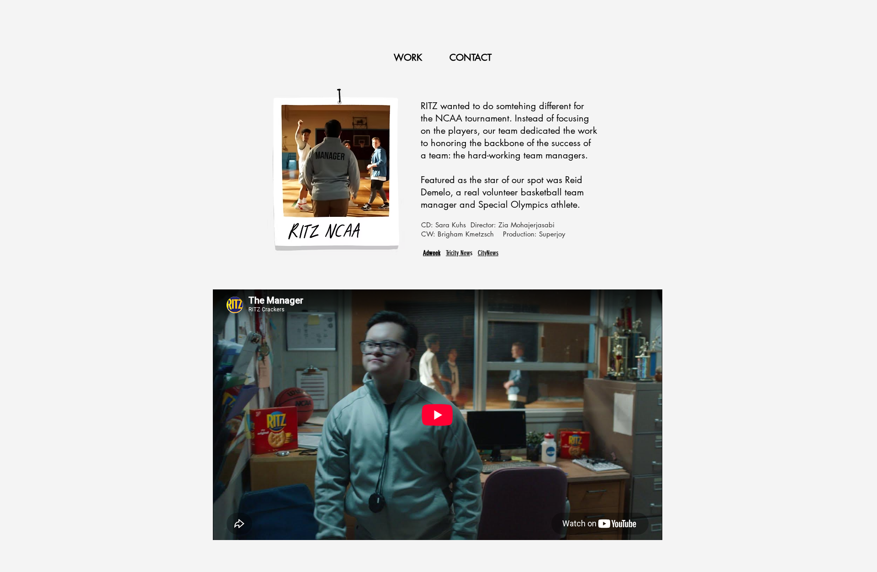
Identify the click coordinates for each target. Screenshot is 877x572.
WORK (409, 57)
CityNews (488, 253)
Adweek (431, 253)
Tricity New (458, 253)
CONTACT (470, 57)
